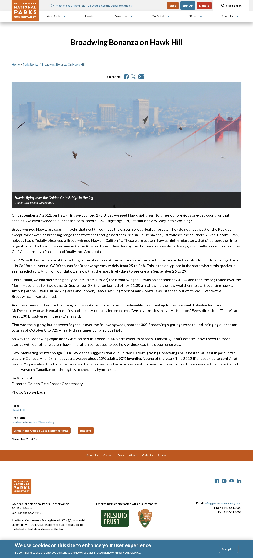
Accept (226, 549)
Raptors (85, 430)
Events (89, 16)
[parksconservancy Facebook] (217, 480)
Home (16, 64)
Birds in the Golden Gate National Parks (41, 430)
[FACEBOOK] (126, 76)
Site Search (234, 5)
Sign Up (188, 5)
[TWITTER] (133, 76)
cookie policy (131, 552)
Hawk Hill (18, 410)
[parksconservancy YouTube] (231, 480)
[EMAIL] (141, 76)
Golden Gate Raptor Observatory (33, 422)
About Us (227, 16)
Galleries (148, 455)
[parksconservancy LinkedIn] (239, 480)
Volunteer (121, 16)
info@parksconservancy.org (222, 503)
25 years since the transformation (57, 5)
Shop (172, 5)
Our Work (158, 16)
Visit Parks (54, 16)
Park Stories (30, 64)
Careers (108, 455)
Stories (162, 455)
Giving (193, 16)
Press (120, 455)
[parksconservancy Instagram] (224, 480)
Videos (133, 455)
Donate (204, 5)
